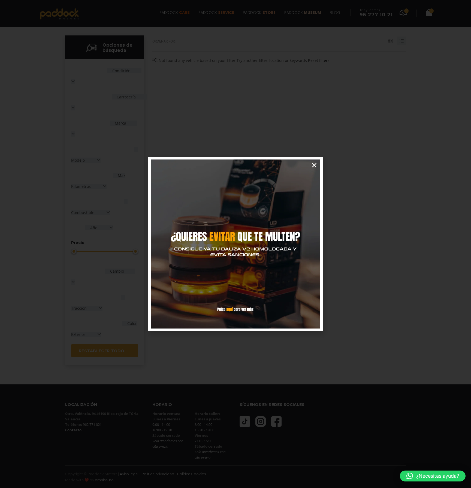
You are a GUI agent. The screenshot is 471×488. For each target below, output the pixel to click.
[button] (433, 476)
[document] (235, 244)
